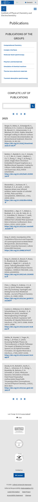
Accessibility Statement (15, 495)
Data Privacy (26, 492)
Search (33, 106)
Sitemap (28, 495)
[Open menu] (35, 9)
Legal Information (13, 492)
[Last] (24, 114)
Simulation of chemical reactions (15, 66)
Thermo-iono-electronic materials (15, 71)
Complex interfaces (10, 50)
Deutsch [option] (30, 2)
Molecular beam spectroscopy (14, 55)
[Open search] (36, 2)
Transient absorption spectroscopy (16, 78)
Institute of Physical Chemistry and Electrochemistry (16, 14)
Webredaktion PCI (27, 488)
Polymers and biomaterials (13, 62)
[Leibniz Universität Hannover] (7, 2)
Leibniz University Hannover (21, 485)
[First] (13, 114)
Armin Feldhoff (25, 414)
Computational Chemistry (13, 45)
